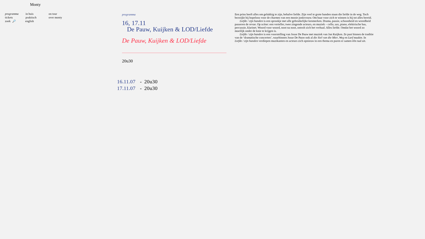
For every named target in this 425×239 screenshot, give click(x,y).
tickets (9, 17)
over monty (55, 17)
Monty (35, 4)
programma (12, 13)
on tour (53, 13)
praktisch (31, 17)
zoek (8, 21)
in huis (30, 13)
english (29, 21)
